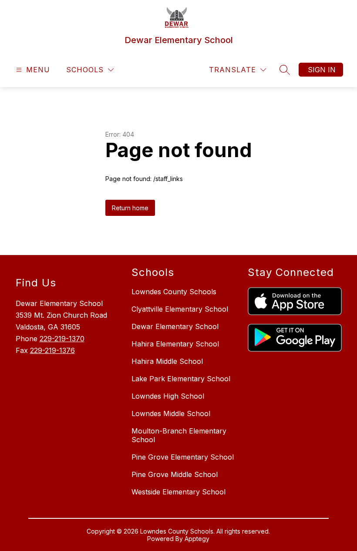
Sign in (322, 69)
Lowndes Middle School (170, 413)
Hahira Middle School (167, 361)
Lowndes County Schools (173, 291)
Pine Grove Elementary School (182, 457)
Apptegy (197, 538)
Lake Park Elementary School (180, 378)
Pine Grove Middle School (174, 474)
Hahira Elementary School (175, 343)
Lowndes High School (167, 396)
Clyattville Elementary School (179, 309)
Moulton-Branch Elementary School (178, 435)
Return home (130, 208)
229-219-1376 (52, 350)
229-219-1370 (62, 338)
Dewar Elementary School (175, 326)
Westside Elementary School (178, 491)
